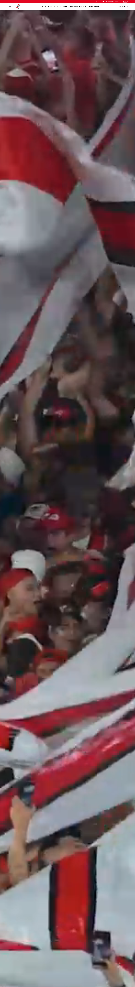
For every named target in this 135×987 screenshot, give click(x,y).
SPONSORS (96, 1)
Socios (43, 6)
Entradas (51, 6)
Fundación (74, 6)
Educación (83, 6)
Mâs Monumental (95, 6)
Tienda (58, 6)
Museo (65, 6)
